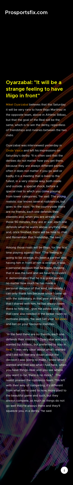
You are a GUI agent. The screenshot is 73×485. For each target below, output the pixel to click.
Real (9, 349)
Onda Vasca (14, 150)
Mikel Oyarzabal (17, 104)
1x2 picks (61, 319)
